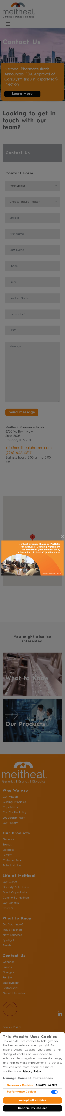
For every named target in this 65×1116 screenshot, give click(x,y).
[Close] (62, 536)
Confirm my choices (32, 1108)
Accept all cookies (32, 1100)
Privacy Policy (32, 1071)
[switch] (54, 1092)
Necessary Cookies (19, 1085)
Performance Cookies (21, 1091)
